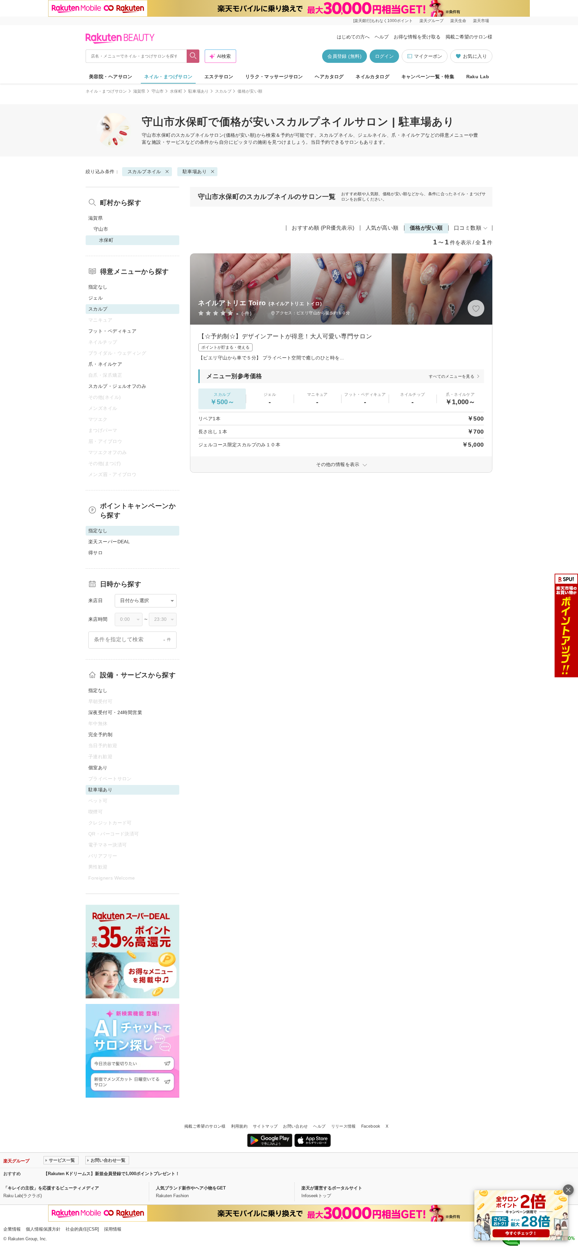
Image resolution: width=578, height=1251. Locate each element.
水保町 (176, 91)
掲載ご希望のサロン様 (469, 36)
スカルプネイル (192, 135)
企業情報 (12, 1229)
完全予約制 (100, 734)
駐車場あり (198, 91)
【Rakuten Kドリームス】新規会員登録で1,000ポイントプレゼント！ (111, 1173)
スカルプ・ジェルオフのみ (117, 386)
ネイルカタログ (372, 76)
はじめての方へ (353, 36)
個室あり (98, 767)
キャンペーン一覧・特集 (428, 76)
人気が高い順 (382, 228)
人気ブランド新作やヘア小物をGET (191, 1187)
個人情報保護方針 (43, 1229)
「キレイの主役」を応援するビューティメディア (51, 1187)
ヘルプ (382, 36)
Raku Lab (477, 76)
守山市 (158, 91)
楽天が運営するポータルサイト (331, 1187)
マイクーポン (428, 56)
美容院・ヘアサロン (110, 76)
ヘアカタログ (329, 76)
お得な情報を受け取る (417, 36)
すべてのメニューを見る (451, 376)
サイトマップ (265, 1126)
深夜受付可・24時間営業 (115, 712)
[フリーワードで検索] (193, 56)
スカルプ (223, 91)
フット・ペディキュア (112, 331)
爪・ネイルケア (105, 364)
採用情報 (112, 1229)
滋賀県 (139, 91)
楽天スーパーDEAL (109, 541)
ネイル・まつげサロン (168, 76)
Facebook (370, 1126)
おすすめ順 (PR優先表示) (323, 228)
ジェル (95, 298)
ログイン (384, 56)
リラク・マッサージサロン (274, 76)
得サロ (95, 552)
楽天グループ (431, 20)
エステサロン (218, 76)
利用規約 (239, 1126)
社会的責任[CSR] (82, 1229)
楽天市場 (481, 20)
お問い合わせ (295, 1126)
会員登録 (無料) (344, 56)
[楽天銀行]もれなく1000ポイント (383, 20)
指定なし (98, 287)
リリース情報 (343, 1126)
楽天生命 (458, 20)
